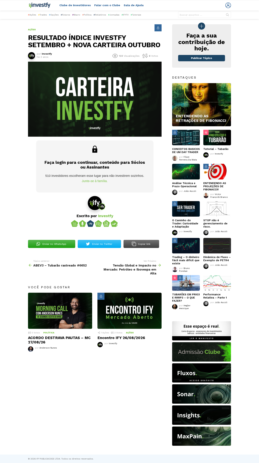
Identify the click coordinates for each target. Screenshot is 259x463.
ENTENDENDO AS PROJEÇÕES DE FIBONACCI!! (214, 186)
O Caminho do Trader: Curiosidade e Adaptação (185, 223)
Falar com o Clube (107, 5)
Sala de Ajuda (134, 5)
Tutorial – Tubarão (216, 149)
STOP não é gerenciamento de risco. (215, 223)
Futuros (65, 15)
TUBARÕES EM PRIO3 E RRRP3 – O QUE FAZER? (186, 297)
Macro (76, 15)
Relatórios (100, 15)
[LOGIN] (228, 5)
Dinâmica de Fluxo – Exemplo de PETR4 (217, 259)
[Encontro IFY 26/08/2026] (129, 311)
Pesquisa (227, 15)
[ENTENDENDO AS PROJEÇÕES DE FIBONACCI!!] (217, 171)
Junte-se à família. (95, 181)
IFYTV (125, 15)
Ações (32, 15)
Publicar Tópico (201, 58)
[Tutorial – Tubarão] (217, 137)
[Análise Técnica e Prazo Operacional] (186, 171)
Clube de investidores (75, 5)
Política (86, 15)
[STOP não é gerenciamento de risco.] (217, 209)
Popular (206, 132)
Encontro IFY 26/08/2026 (121, 337)
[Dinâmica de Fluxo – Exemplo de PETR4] (217, 245)
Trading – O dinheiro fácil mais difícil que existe (185, 260)
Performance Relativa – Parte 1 (215, 296)
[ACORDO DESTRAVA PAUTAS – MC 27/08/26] (60, 311)
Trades (42, 15)
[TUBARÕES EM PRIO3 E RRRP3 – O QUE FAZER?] (186, 283)
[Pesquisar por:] (204, 15)
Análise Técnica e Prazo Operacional (184, 185)
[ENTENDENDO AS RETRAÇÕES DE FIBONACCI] (201, 104)
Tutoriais (136, 15)
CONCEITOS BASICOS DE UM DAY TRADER (186, 150)
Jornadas (113, 15)
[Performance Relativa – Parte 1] (217, 283)
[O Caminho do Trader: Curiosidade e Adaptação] (186, 209)
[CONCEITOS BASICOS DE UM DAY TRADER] (186, 137)
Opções (54, 15)
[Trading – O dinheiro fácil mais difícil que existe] (186, 245)
